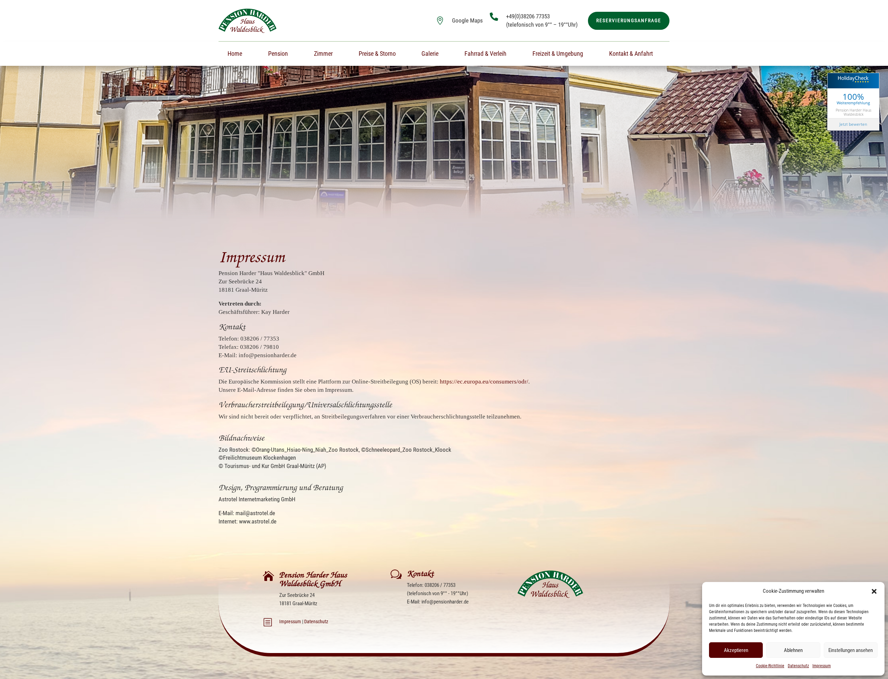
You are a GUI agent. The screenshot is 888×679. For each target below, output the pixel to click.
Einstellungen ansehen (850, 650)
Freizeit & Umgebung (557, 54)
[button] (874, 591)
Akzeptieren (736, 650)
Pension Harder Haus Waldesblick (853, 112)
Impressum (821, 665)
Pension (278, 54)
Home (235, 54)
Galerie (429, 54)
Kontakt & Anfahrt (631, 54)
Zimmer (323, 54)
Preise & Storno (377, 54)
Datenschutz (798, 665)
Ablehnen (793, 650)
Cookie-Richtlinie (770, 665)
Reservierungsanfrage (628, 20)
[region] (444, 139)
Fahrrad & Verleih (485, 54)
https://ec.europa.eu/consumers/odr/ (484, 381)
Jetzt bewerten (853, 124)
